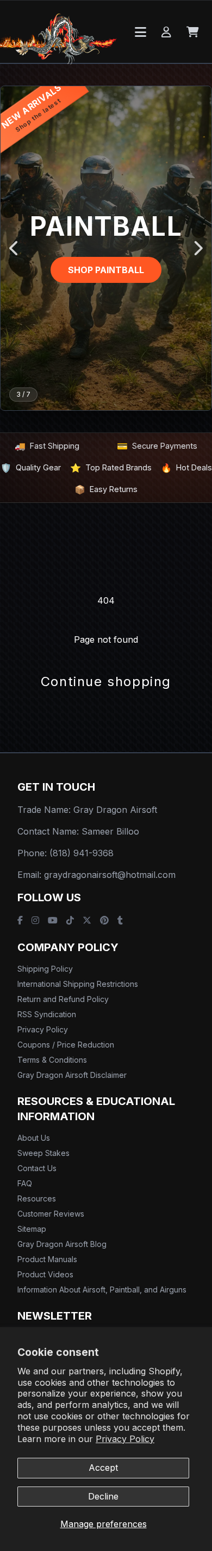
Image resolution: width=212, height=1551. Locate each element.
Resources (36, 1198)
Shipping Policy (45, 968)
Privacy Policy (125, 1438)
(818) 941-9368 (81, 853)
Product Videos (45, 1274)
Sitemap (31, 1228)
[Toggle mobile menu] (140, 32)
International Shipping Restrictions (77, 983)
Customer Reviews (50, 1213)
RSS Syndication (46, 1014)
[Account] (166, 32)
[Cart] (192, 32)
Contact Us (37, 1168)
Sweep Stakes (43, 1153)
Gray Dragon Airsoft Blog (62, 1244)
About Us (33, 1137)
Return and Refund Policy (63, 999)
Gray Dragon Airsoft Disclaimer (72, 1075)
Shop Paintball (106, 269)
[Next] (197, 248)
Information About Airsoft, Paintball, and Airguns (101, 1289)
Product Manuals (47, 1259)
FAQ (24, 1183)
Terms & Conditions (52, 1059)
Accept (103, 1467)
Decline (103, 1496)
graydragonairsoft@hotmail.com (110, 874)
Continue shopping (106, 681)
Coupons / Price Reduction (65, 1044)
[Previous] (14, 248)
